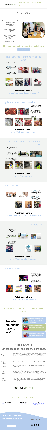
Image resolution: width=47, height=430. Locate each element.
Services (28, 2)
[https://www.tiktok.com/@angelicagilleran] (38, 425)
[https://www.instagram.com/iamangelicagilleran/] (36, 425)
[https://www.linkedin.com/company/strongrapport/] (34, 425)
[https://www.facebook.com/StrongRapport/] (32, 425)
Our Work (34, 2)
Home (20, 2)
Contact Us (21, 5)
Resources (39, 2)
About (24, 2)
